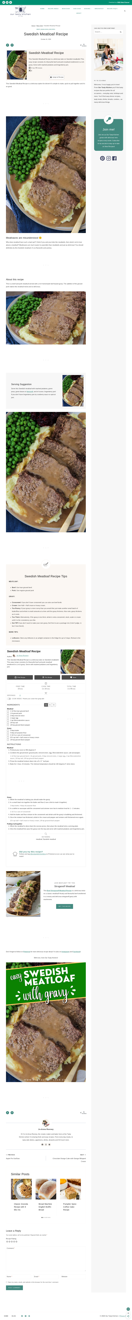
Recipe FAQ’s (112, 8)
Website (64, 1276)
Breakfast (99, 8)
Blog (14, 1316)
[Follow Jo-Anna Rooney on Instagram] (45, 1144)
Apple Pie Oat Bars (13, 1156)
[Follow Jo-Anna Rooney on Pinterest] (49, 1144)
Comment (11, 1248)
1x (46, 705)
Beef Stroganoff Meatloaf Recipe (59, 890)
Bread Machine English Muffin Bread (45, 1207)
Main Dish (66, 8)
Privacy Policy (125, 1316)
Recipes (52, 29)
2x (50, 705)
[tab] (42, 1217)
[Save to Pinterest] (12, 45)
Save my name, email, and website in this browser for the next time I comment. (33, 1282)
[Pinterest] (10, 2)
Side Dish (77, 8)
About (78, 13)
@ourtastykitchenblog (38, 854)
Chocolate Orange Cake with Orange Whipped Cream (69, 1158)
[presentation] (21, 1189)
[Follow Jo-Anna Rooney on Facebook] (42, 1144)
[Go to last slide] (14, 1197)
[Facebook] (3, 2)
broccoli (30, 391)
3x (54, 705)
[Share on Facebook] (7, 45)
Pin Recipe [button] (48, 677)
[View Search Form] (125, 11)
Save (74, 677)
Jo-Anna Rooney (23, 655)
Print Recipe (21, 677)
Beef (38, 29)
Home (42, 8)
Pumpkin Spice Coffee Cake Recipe (69, 1207)
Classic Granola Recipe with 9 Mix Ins (21, 1207)
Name (9, 1276)
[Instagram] (7, 2)
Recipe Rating (11, 1239)
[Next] (77, 1197)
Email (36, 1276)
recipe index (53, 8)
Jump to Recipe (58, 77)
